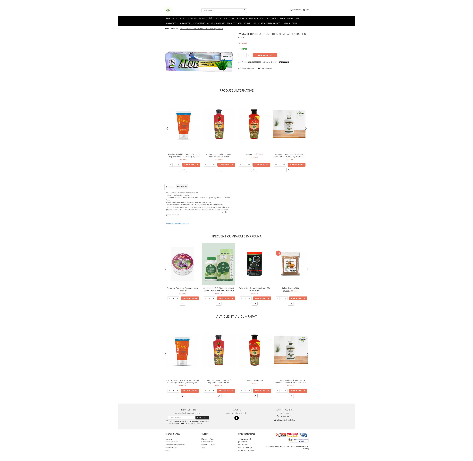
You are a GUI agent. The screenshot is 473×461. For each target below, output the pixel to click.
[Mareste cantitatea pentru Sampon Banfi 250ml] (249, 165)
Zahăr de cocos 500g (290, 288)
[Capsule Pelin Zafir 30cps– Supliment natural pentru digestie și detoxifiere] (218, 264)
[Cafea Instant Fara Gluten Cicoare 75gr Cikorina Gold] (254, 264)
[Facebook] (236, 418)
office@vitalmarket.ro (286, 420)
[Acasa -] (176, 10)
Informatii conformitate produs (177, 223)
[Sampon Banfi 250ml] (254, 124)
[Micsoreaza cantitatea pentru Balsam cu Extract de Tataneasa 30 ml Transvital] (169, 298)
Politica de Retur (207, 442)
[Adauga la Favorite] (184, 170)
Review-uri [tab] (182, 186)
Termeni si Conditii (171, 442)
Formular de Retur (208, 445)
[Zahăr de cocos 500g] (291, 264)
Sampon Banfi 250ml (254, 154)
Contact (167, 450)
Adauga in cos (265, 55)
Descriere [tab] (170, 187)
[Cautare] (245, 10)
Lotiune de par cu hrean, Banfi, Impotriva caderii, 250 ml (219, 155)
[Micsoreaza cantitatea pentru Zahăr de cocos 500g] (277, 298)
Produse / (175, 28)
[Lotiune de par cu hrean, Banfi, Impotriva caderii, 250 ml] (219, 124)
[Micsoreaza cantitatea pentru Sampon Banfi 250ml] (241, 165)
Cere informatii (266, 68)
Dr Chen (241, 38)
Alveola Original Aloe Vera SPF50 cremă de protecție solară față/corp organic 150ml (184, 155)
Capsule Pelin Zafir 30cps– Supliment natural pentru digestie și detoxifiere (218, 289)
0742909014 (286, 416)
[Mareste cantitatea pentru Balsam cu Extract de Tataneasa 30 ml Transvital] (177, 298)
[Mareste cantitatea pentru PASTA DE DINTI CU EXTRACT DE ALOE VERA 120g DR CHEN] (248, 55)
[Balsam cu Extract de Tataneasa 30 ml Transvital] (182, 264)
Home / (167, 28)
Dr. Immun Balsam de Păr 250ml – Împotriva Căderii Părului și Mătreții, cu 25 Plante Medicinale (289, 155)
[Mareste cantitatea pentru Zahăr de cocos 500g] (286, 298)
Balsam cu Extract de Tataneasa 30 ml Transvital (182, 289)
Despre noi (168, 439)
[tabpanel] (199, 58)
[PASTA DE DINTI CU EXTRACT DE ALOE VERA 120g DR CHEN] (199, 58)
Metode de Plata (207, 439)
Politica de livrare (170, 447)
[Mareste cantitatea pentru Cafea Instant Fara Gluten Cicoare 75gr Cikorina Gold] (250, 298)
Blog (294, 23)
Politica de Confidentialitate (191, 423)
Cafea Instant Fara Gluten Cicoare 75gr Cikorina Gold (255, 289)
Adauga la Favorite (247, 68)
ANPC (203, 447)
